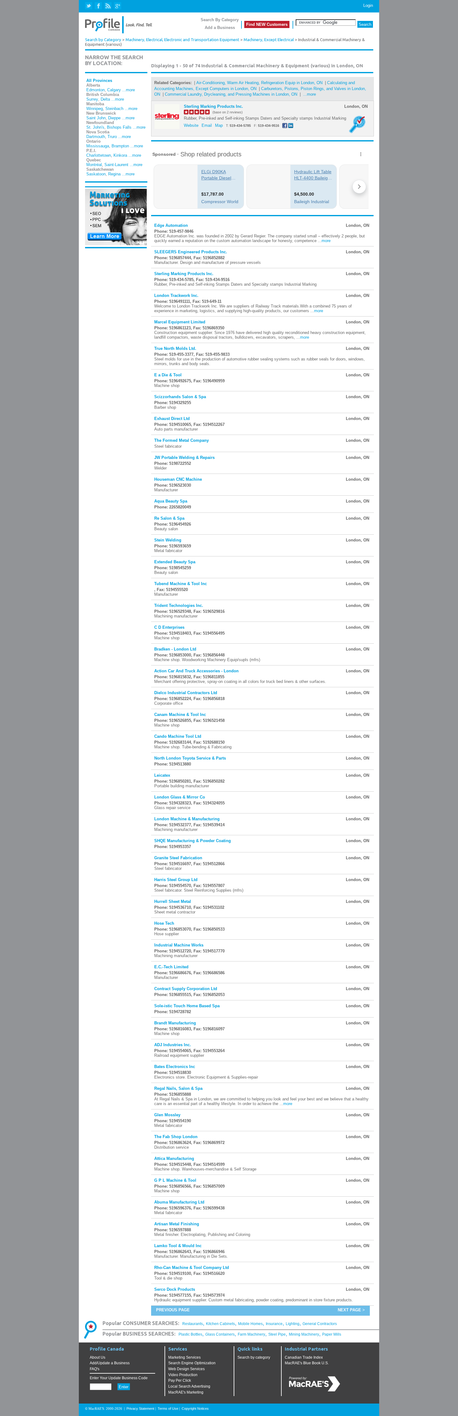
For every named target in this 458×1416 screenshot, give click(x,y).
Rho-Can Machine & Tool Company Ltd (191, 1267)
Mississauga (97, 146)
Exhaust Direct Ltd (172, 418)
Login (368, 5)
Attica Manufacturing (174, 1158)
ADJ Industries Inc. (172, 1044)
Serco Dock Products (174, 1289)
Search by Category (103, 39)
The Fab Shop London (176, 1136)
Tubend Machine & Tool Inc (180, 583)
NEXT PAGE (349, 1310)
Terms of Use (168, 1408)
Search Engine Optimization (192, 1363)
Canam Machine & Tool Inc (180, 714)
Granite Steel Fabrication (178, 858)
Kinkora (120, 155)
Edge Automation (171, 225)
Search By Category (220, 19)
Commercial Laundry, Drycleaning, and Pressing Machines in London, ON (231, 94)
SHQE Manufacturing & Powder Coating (192, 840)
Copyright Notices (195, 1408)
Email (207, 125)
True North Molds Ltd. (175, 348)
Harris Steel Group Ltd (176, 879)
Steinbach (114, 108)
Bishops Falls (119, 127)
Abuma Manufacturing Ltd (179, 1202)
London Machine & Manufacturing (187, 819)
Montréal (94, 164)
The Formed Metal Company (181, 440)
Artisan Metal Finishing (176, 1224)
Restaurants (192, 1324)
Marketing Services (184, 1357)
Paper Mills (331, 1334)
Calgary (114, 90)
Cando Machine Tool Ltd (177, 736)
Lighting (292, 1324)
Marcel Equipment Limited (179, 322)
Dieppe (114, 118)
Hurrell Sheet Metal (172, 901)
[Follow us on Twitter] (89, 6)
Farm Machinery (251, 1334)
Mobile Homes (250, 1324)
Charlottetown (98, 155)
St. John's (95, 127)
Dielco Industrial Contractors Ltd (185, 692)
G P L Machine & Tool (175, 1180)
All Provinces (99, 80)
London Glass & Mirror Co (179, 797)
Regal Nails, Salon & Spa (178, 1088)
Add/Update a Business (110, 1363)
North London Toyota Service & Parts (190, 758)
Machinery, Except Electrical (269, 39)
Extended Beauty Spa (174, 562)
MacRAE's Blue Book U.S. (307, 1363)
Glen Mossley (167, 1115)
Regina (114, 174)
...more (128, 90)
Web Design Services (186, 1369)
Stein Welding (167, 540)
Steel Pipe (277, 1334)
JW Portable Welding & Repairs (184, 457)
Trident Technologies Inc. (178, 605)
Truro (112, 136)
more (326, 240)
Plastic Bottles (190, 1334)
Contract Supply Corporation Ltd (185, 988)
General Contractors (320, 1324)
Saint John (96, 118)
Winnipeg (94, 108)
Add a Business (220, 27)
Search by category (253, 1357)
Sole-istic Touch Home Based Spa (187, 1006)
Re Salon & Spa (169, 518)
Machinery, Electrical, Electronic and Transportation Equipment (182, 39)
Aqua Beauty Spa (170, 501)
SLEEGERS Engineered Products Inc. (190, 252)
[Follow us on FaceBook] (98, 6)
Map (219, 125)
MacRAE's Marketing (185, 1392)
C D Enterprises (169, 627)
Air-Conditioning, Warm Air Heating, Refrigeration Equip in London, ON (259, 82)
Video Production (183, 1375)
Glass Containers (220, 1334)
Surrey (92, 99)
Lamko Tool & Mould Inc (178, 1245)
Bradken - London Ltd (175, 649)
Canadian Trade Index (304, 1357)
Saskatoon (96, 174)
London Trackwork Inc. (176, 295)
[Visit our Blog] (108, 6)
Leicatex (162, 775)
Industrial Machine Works (178, 945)
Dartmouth (95, 136)
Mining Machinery (304, 1334)
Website (191, 125)
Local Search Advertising (189, 1386)
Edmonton (95, 90)
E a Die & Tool (168, 375)
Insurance (274, 1324)
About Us (97, 1357)
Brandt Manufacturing (175, 1023)
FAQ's (94, 1369)
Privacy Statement (140, 1408)
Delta (105, 99)
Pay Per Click (179, 1380)
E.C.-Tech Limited (171, 967)
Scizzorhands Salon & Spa (180, 396)
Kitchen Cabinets (220, 1324)
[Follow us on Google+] (117, 6)
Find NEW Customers (267, 24)
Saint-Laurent (116, 164)
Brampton (120, 146)
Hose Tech (164, 923)
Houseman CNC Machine (178, 479)
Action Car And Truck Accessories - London (196, 671)
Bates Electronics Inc (174, 1066)
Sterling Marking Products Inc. (213, 106)
